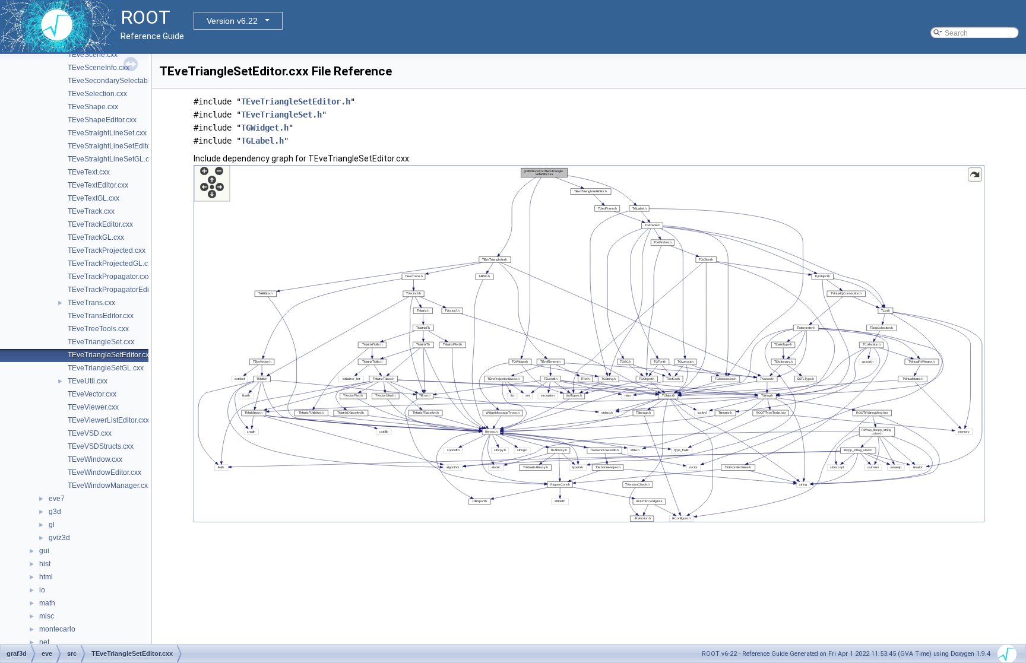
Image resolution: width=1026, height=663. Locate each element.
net (44, 642)
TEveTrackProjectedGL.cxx (111, 263)
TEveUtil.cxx (87, 381)
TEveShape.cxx (93, 107)
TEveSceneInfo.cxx (98, 68)
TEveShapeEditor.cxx (102, 120)
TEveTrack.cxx (91, 211)
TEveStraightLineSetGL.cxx (112, 159)
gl (52, 525)
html (46, 577)
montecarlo (57, 629)
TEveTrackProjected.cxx (106, 250)
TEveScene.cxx (93, 54)
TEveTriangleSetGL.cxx (106, 368)
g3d (55, 511)
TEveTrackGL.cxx (96, 237)
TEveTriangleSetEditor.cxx (110, 355)
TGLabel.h (262, 140)
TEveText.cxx (89, 172)
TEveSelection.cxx (97, 94)
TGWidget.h (265, 127)
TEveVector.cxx (92, 394)
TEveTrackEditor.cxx (100, 224)
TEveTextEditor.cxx (98, 185)
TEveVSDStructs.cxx (101, 446)
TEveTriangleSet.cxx (101, 342)
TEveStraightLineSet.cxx (107, 133)
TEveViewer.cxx (93, 407)
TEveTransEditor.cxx (101, 316)
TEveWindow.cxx (95, 459)
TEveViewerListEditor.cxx (108, 420)
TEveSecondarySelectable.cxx (117, 81)
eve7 (57, 498)
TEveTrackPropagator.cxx (109, 276)
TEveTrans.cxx (91, 303)
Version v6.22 (232, 21)
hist (44, 564)
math (47, 603)
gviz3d (59, 538)
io (42, 590)
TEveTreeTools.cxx (98, 329)
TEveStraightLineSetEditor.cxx (116, 146)
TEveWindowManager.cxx (109, 485)
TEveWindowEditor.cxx (104, 472)
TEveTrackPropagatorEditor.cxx (118, 289)
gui (44, 551)
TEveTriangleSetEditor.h (295, 101)
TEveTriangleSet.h (281, 114)
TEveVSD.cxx (90, 433)
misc (46, 616)
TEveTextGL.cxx (93, 198)
